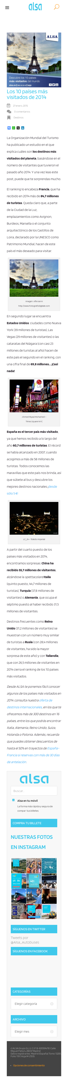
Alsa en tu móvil (27, 800)
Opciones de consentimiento (29, 1065)
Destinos (18, 117)
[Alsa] (34, 779)
